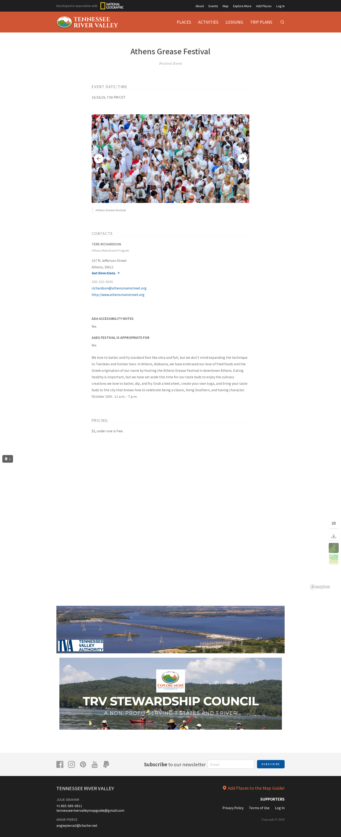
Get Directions (104, 273)
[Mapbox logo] (320, 587)
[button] (98, 158)
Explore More (242, 6)
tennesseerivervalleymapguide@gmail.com (90, 810)
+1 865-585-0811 (69, 805)
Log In (280, 6)
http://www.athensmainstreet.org (118, 294)
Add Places (264, 6)
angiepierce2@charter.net (76, 825)
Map (225, 6)
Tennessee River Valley (85, 788)
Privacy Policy (233, 807)
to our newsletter (175, 764)
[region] (170, 522)
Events (213, 6)
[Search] (282, 22)
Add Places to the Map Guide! (256, 788)
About (200, 6)
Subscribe (270, 764)
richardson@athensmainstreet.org (119, 288)
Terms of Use (259, 807)
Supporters (272, 799)
